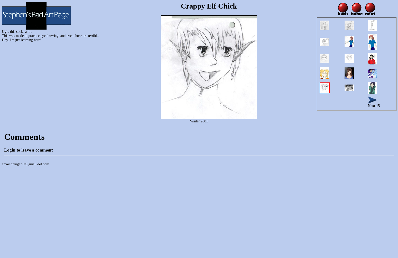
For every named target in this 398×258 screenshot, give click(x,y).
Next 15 (374, 106)
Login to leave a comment (28, 150)
